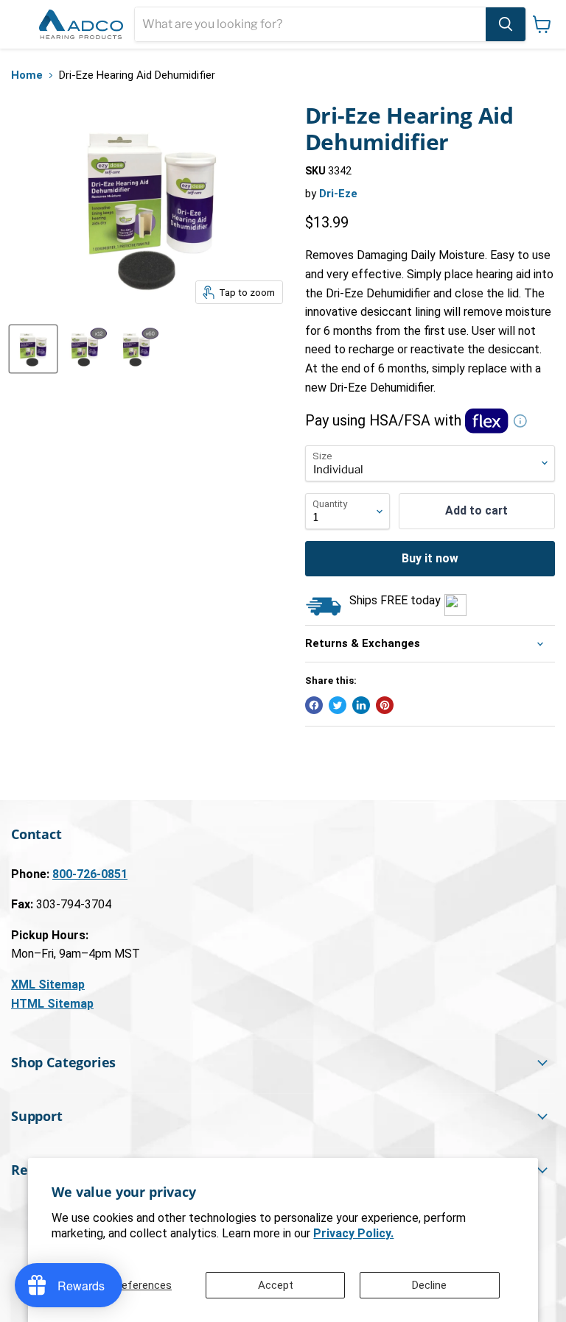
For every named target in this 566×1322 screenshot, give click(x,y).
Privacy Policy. (353, 1233)
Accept (275, 1285)
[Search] (505, 24)
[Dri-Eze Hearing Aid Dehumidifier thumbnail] (33, 348)
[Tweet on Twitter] (337, 705)
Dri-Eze (338, 193)
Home (27, 75)
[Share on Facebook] (314, 705)
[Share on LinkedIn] (361, 705)
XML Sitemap (48, 985)
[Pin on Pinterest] (385, 705)
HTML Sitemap (52, 1004)
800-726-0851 (89, 874)
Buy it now (430, 558)
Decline (429, 1285)
